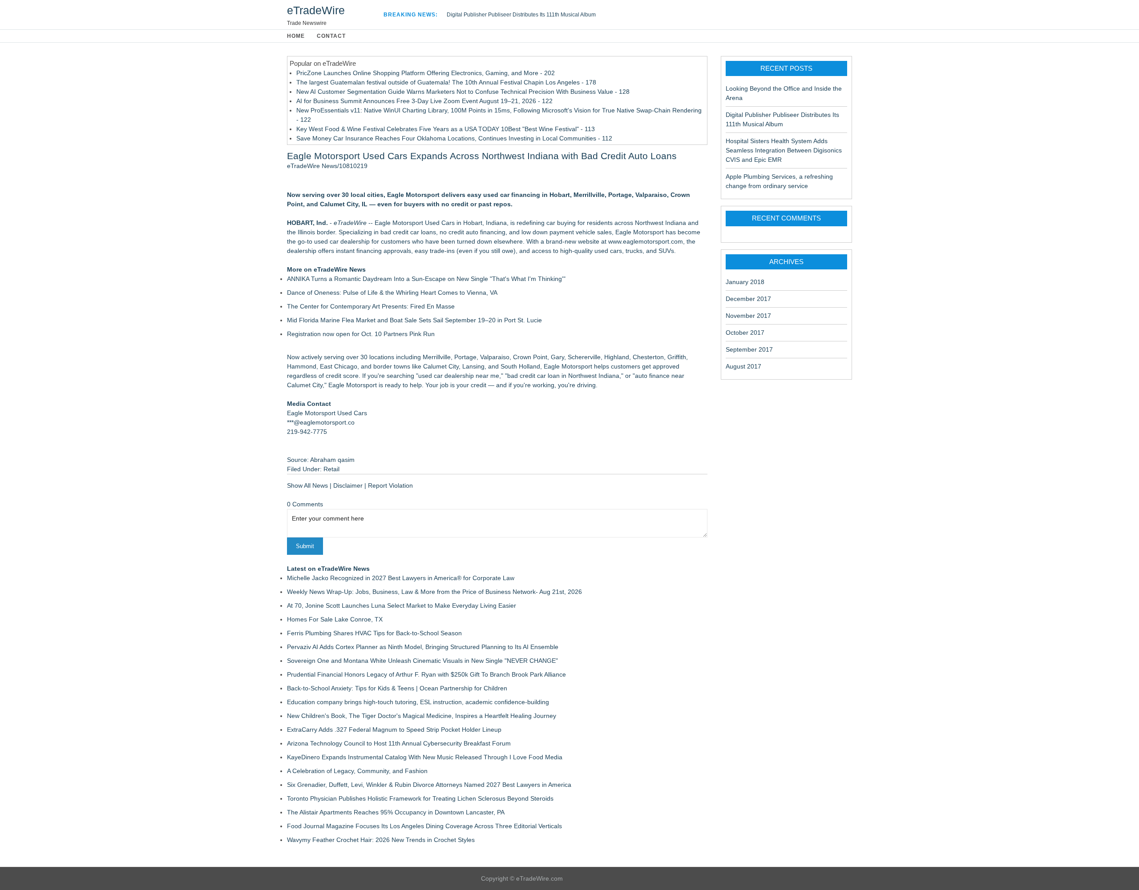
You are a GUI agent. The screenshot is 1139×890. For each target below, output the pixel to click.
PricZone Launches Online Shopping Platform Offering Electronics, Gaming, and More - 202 (425, 72)
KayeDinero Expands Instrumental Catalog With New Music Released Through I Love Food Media (424, 757)
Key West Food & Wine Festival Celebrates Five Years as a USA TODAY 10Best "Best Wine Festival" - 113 (445, 128)
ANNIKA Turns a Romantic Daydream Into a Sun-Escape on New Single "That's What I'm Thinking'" (426, 278)
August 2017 (743, 366)
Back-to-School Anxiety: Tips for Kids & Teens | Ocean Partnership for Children (397, 688)
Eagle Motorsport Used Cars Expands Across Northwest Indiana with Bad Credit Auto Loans (482, 156)
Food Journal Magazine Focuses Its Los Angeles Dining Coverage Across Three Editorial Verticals (424, 826)
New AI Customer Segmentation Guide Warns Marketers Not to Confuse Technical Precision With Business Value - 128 (463, 91)
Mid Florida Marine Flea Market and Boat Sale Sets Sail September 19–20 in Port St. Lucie (414, 320)
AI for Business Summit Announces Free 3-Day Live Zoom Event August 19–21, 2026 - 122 (424, 100)
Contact (331, 36)
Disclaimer (348, 485)
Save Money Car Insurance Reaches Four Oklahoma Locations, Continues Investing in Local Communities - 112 (454, 138)
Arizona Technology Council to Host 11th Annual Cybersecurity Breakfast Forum (399, 743)
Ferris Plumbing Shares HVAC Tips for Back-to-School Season (374, 633)
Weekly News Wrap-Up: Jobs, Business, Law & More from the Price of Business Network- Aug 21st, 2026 (434, 591)
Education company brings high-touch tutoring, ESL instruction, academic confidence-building (418, 702)
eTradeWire (316, 10)
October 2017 (745, 332)
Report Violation (390, 485)
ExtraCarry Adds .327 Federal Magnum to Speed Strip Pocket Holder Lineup (394, 729)
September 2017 (749, 349)
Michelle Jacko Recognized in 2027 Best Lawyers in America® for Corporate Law (400, 577)
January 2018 (745, 281)
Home (296, 36)
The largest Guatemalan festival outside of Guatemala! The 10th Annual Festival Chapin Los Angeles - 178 (446, 82)
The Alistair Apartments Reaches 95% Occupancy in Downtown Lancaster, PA (396, 812)
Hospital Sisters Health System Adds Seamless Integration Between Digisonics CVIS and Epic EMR (784, 150)
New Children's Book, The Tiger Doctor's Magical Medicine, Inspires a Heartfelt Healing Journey (421, 715)
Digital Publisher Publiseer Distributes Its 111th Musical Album (521, 15)
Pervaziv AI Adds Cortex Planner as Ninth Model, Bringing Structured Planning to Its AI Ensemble (422, 646)
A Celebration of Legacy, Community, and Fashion (357, 770)
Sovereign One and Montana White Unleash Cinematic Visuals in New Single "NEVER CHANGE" (422, 660)
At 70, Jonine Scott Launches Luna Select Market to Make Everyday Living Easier (401, 605)
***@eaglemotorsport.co (321, 422)
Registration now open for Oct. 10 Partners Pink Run (361, 333)
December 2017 (748, 298)
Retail (331, 469)
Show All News (307, 485)
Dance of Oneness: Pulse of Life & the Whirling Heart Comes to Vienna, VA (392, 292)
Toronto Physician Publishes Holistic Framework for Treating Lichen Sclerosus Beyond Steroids (420, 798)
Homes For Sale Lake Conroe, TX (335, 619)
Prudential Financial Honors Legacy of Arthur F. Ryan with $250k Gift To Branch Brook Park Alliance (426, 674)
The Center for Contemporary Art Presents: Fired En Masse (371, 306)
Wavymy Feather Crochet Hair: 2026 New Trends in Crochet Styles (381, 839)
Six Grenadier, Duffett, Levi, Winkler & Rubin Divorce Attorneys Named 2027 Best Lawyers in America (429, 784)
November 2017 (748, 315)
